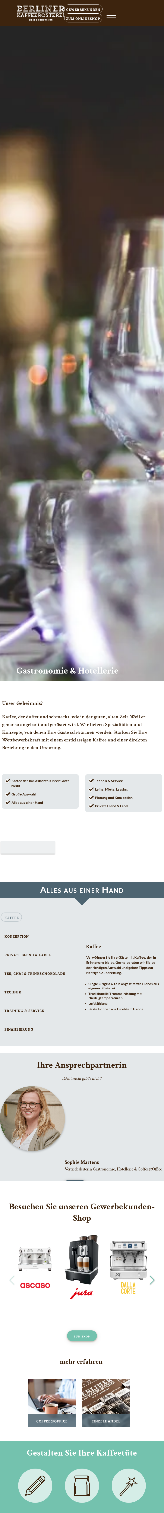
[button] (152, 1280)
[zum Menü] (110, 18)
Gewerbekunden (83, 8)
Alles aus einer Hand (82, 889)
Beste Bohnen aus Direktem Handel (116, 1009)
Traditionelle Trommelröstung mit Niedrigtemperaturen (115, 996)
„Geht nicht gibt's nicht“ (82, 1078)
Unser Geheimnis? (22, 703)
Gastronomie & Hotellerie (67, 671)
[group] (35, 1267)
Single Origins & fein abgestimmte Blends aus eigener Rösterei (123, 986)
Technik (12, 991)
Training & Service (24, 1010)
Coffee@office (52, 1420)
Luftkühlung (98, 1003)
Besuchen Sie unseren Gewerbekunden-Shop (82, 1212)
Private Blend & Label (27, 954)
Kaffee (11, 917)
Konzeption (16, 935)
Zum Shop (82, 1336)
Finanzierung (18, 1028)
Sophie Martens (82, 1162)
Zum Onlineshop (83, 17)
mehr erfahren (81, 1361)
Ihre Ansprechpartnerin (82, 1065)
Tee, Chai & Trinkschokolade (34, 972)
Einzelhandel (106, 1420)
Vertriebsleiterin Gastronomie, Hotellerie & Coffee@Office (113, 1169)
